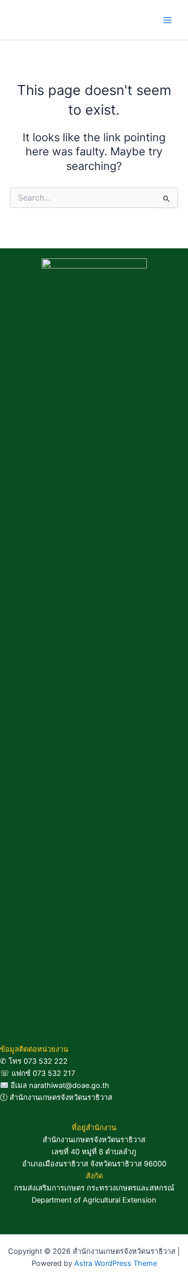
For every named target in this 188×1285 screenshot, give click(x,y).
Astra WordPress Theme (115, 1263)
